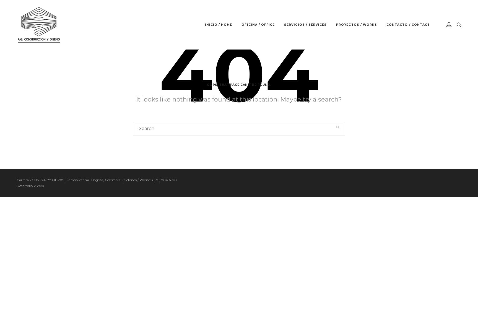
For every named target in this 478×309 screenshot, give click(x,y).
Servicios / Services (305, 25)
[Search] (338, 127)
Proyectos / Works (356, 25)
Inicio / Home (218, 25)
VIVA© (38, 186)
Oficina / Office (258, 25)
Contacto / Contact (408, 25)
